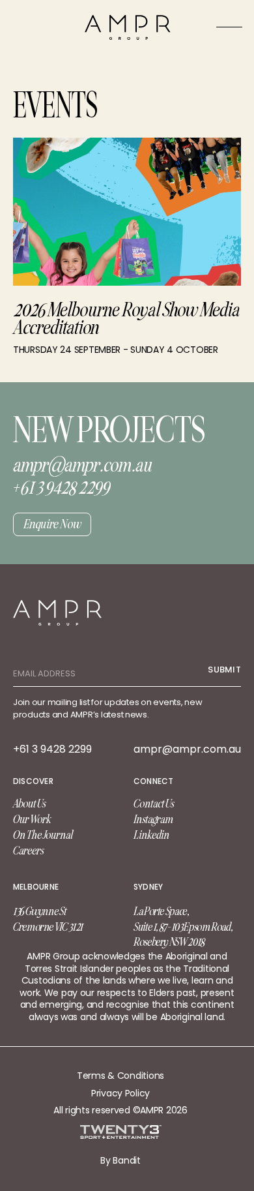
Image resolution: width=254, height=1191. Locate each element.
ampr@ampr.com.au (187, 749)
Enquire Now (52, 524)
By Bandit (120, 1160)
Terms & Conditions (120, 1075)
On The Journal (43, 835)
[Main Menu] (229, 27)
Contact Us (154, 803)
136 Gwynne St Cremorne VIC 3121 (48, 919)
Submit (224, 669)
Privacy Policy (120, 1093)
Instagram (153, 819)
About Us (29, 803)
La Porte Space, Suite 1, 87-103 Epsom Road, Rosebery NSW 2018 (183, 927)
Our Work (32, 819)
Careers (28, 850)
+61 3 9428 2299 (52, 749)
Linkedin (151, 835)
